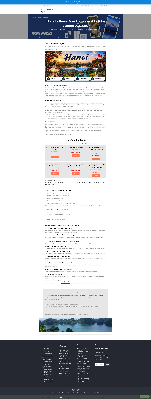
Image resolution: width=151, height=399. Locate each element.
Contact (107, 10)
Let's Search (97, 361)
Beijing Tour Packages (46, 359)
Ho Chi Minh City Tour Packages (95, 182)
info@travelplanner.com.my (94, 5)
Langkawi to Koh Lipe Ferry (47, 351)
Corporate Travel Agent (84, 392)
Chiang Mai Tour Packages (65, 363)
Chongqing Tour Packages (47, 362)
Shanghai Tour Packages (47, 371)
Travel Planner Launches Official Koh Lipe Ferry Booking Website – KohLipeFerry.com (84, 365)
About (57, 392)
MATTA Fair (93, 10)
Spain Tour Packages (64, 375)
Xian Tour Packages (46, 376)
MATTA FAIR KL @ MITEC (75, 3)
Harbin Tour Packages (46, 367)
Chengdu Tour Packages (47, 361)
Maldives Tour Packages (65, 366)
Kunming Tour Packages (47, 369)
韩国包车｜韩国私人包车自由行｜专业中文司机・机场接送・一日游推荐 (84, 370)
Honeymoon (64, 392)
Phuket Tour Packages (64, 368)
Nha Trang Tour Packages (82, 182)
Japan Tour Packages (64, 353)
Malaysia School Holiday (95, 392)
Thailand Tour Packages (65, 360)
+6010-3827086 (84, 5)
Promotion (70, 392)
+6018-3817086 (99, 359)
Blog (60, 392)
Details (54, 157)
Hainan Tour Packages (46, 366)
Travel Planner (51, 9)
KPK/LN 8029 (82, 1)
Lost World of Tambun (46, 350)
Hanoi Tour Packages (49, 182)
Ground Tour (72, 10)
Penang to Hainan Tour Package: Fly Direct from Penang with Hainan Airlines (84, 360)
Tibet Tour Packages (46, 372)
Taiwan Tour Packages (65, 356)
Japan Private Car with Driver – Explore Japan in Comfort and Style (84, 375)
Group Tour (80, 10)
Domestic (87, 10)
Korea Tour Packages (64, 351)
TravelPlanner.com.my (65, 283)
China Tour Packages (64, 355)
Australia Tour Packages (65, 373)
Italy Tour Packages (64, 371)
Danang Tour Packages (72, 182)
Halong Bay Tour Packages (60, 182)
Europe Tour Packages (64, 350)
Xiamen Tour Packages (46, 374)
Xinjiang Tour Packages (47, 377)
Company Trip (101, 10)
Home (67, 10)
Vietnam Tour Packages (55, 180)
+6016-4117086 (99, 357)
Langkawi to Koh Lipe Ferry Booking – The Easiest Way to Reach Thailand (84, 380)
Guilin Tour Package (46, 364)
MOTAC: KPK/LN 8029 (100, 352)
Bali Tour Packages (64, 370)
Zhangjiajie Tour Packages (47, 379)
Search (107, 364)
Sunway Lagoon (45, 348)
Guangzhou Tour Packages (47, 381)
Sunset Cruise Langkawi (47, 353)
